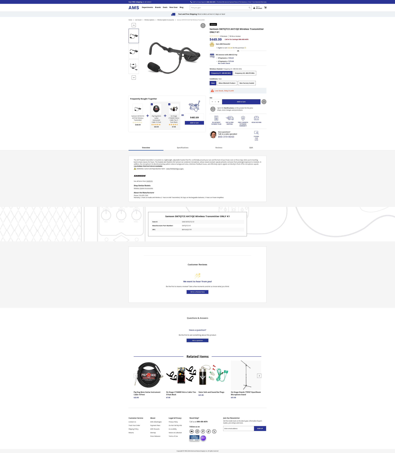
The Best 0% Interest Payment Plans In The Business (232, 2)
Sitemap (153, 433)
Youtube (192, 431)
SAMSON (149, 181)
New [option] (213, 83)
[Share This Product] (203, 25)
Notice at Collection (175, 433)
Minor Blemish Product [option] (227, 83)
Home (130, 20)
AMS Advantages (156, 422)
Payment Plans (155, 425)
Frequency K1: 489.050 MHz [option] (221, 73)
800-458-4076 (202, 421)
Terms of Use (173, 436)
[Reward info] (245, 48)
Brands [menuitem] (158, 7)
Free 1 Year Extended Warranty (257, 2)
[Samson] (140, 179)
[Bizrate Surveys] (196, 439)
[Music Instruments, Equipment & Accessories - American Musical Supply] (134, 7)
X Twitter (214, 431)
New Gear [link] (173, 7)
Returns (131, 433)
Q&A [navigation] (251, 147)
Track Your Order (134, 425)
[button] (265, 7)
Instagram (197, 431)
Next (259, 376)
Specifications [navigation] (182, 147)
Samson (213, 24)
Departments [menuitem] (147, 7)
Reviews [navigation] (219, 147)
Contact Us (132, 422)
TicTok (209, 431)
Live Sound (138, 20)
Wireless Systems (149, 20)
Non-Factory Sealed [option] (247, 83)
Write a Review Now (198, 292)
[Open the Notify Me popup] (212, 109)
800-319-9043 (226, 136)
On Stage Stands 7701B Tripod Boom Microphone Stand (246, 393)
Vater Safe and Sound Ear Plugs (211, 392)
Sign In (259, 7)
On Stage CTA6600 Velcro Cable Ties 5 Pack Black (174, 119)
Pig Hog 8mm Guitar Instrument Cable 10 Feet (156, 119)
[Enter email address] (240, 428)
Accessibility (173, 429)
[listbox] (238, 73)
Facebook (203, 431)
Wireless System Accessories (165, 20)
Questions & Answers (197, 318)
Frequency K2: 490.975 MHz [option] (244, 73)
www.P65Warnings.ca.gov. (175, 169)
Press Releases (155, 436)
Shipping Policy (133, 429)
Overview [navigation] (146, 147)
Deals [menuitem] (165, 7)
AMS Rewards (155, 429)
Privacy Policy (173, 422)
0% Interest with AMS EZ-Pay (226, 55)
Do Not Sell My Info (175, 425)
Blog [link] (181, 7)
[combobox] (221, 7)
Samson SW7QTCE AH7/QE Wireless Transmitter (137, 118)
